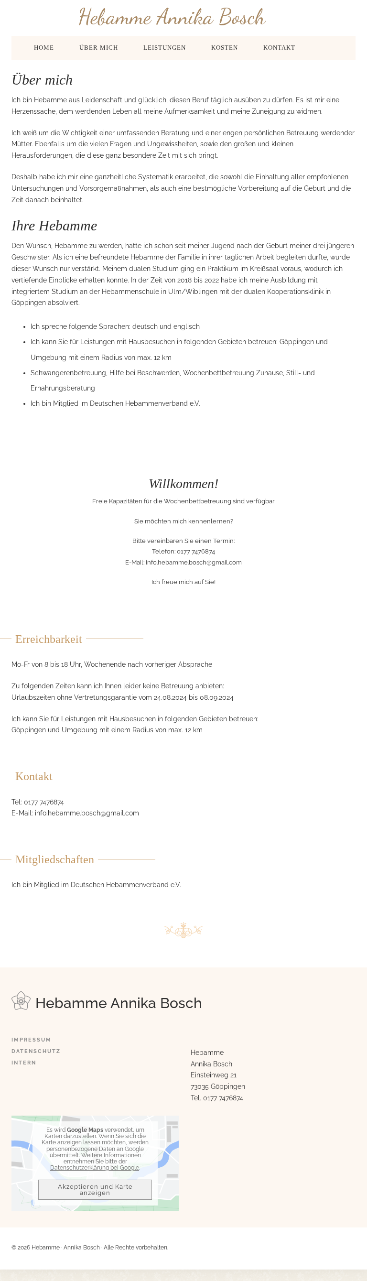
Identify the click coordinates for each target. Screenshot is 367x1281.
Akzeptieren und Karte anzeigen (95, 1189)
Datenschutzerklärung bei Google (94, 1167)
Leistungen (164, 47)
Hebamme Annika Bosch (172, 16)
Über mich (98, 47)
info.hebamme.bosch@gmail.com (194, 562)
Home (44, 47)
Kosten (224, 47)
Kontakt (279, 47)
